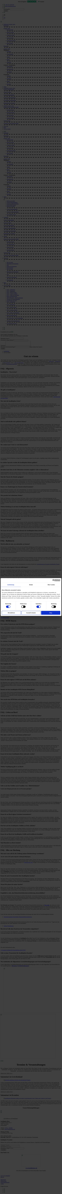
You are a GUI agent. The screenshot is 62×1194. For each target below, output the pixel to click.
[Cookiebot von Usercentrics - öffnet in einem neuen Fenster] (53, 580)
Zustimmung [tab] (10, 584)
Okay (50, 612)
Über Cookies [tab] (51, 584)
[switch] (23, 607)
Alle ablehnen (11, 612)
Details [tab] (31, 584)
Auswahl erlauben (31, 612)
